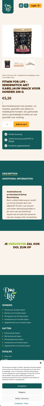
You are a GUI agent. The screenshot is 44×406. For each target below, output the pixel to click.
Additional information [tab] (17, 179)
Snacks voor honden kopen (15, 310)
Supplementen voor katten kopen (17, 346)
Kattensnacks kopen (12, 333)
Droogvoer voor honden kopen (16, 316)
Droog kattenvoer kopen (14, 339)
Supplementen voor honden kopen (18, 322)
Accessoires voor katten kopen (16, 342)
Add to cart (21, 124)
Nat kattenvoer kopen (13, 336)
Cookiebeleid (19, 403)
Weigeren (22, 392)
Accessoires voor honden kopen (17, 319)
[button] (40, 363)
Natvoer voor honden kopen (15, 313)
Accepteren (22, 386)
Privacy (26, 403)
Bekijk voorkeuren (22, 398)
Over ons (8, 356)
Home (4, 75)
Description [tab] (9, 173)
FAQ (6, 359)
